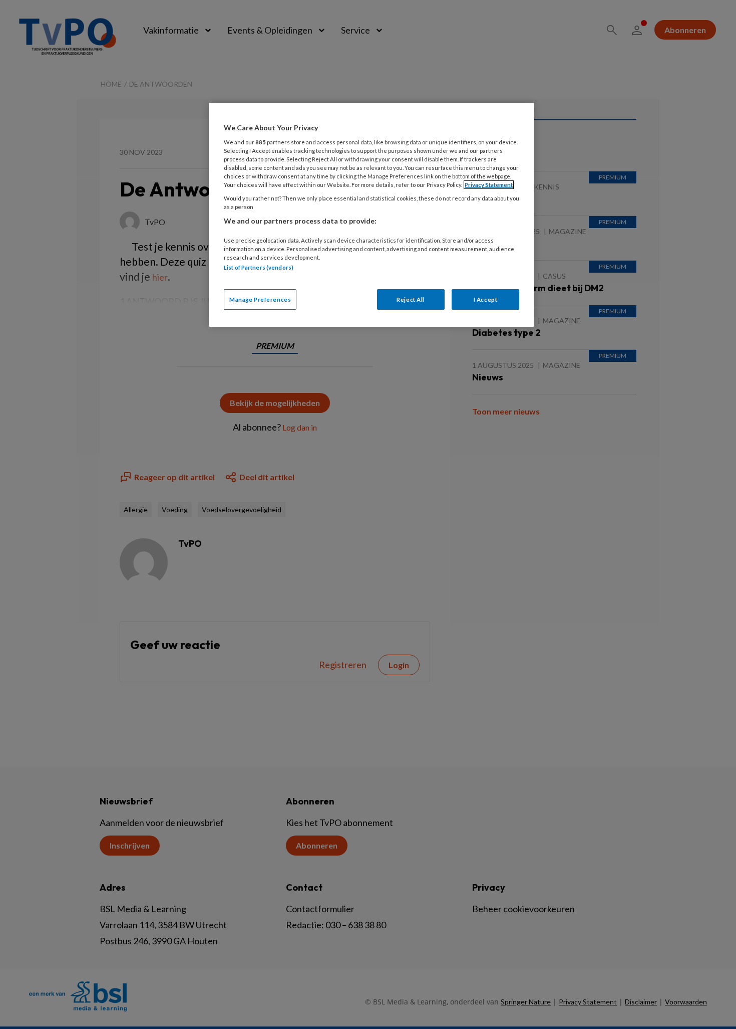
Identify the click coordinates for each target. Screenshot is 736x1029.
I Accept (486, 299)
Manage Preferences (260, 299)
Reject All (411, 299)
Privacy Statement (489, 184)
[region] (371, 215)
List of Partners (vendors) (258, 267)
